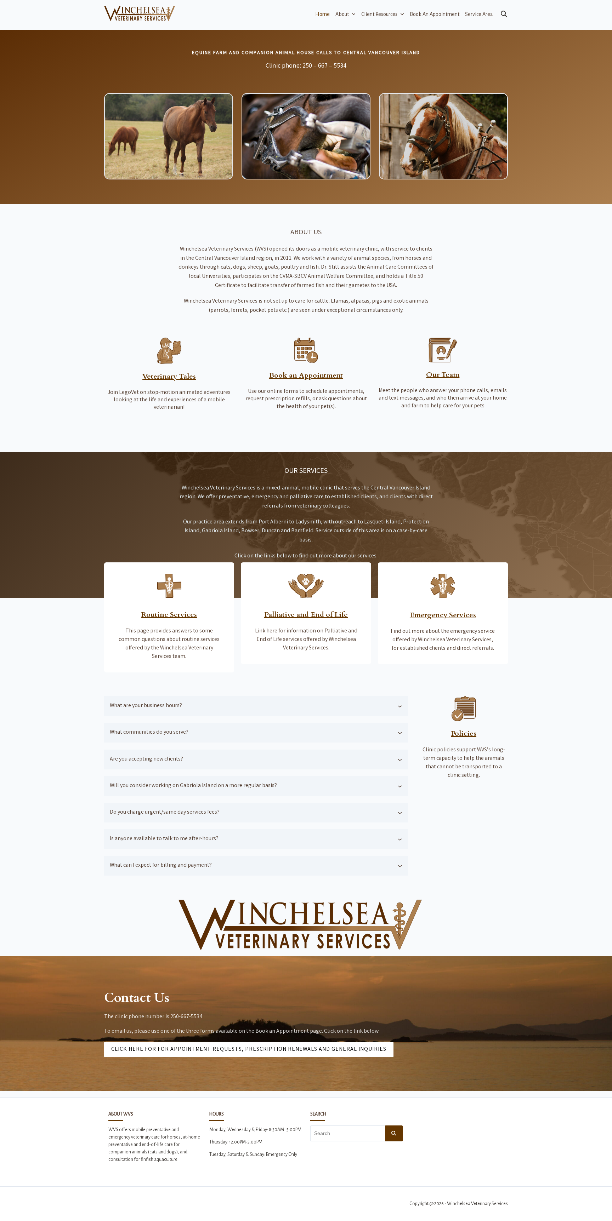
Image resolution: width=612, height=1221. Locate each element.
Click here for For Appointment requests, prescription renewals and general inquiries (248, 1049)
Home (322, 14)
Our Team (442, 374)
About (342, 14)
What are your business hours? (146, 706)
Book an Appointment (434, 14)
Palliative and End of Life (306, 614)
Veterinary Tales (169, 376)
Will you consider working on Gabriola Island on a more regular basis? (193, 786)
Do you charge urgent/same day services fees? (165, 812)
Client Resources (379, 14)
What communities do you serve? (149, 732)
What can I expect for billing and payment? (161, 865)
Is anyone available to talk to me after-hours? (164, 839)
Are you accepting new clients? (146, 759)
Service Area (479, 14)
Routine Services (169, 614)
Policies (463, 733)
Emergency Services (443, 615)
